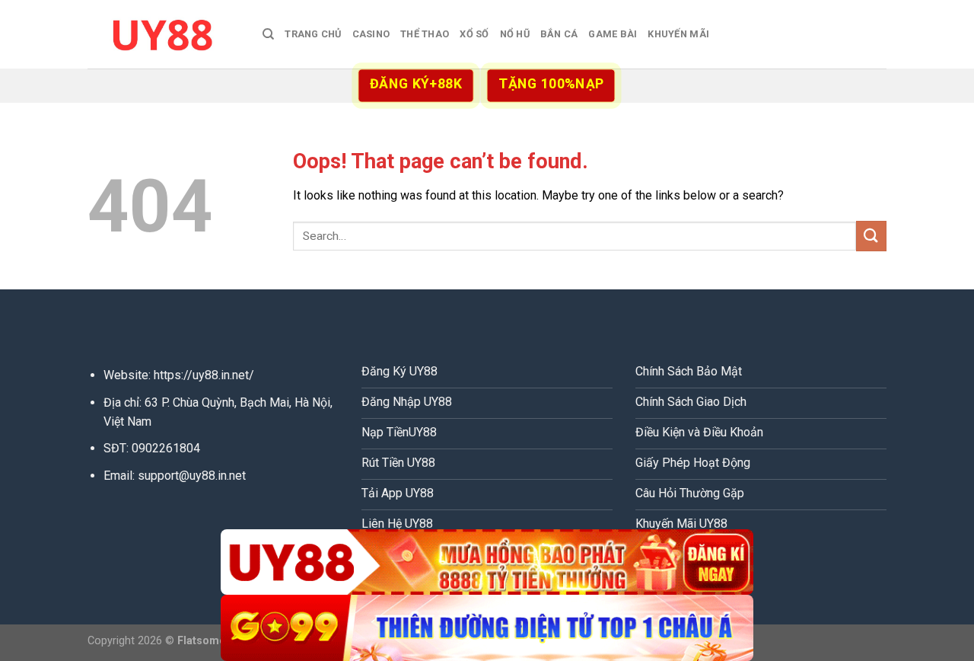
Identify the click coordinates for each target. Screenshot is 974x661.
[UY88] (164, 33)
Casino (371, 34)
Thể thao (424, 34)
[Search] (268, 34)
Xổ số (474, 34)
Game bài (612, 34)
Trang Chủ (313, 34)
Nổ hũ (515, 34)
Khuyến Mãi (678, 34)
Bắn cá (559, 34)
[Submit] (871, 236)
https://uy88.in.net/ (204, 375)
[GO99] (487, 628)
